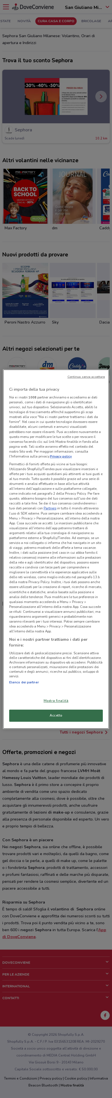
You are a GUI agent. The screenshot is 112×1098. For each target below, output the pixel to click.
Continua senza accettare (86, 377)
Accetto (56, 715)
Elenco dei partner (24, 682)
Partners (50, 508)
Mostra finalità (56, 700)
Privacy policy (61, 456)
